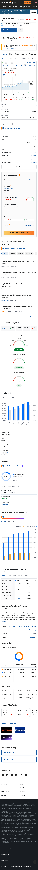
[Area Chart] (6, 63)
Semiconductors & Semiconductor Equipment (22, 626)
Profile (10, 58)
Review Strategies (11, 48)
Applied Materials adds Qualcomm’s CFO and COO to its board (18, 274)
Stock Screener (12, 7)
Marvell (5, 710)
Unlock (19, 598)
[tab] (4, 328)
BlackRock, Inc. (6, 694)
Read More (4, 621)
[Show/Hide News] (12, 63)
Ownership (17, 58)
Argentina (33, 637)
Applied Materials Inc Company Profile (14, 607)
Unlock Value (31, 106)
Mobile (22, 788)
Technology (33, 630)
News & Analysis (21, 54)
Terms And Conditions (7, 849)
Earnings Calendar (25, 7)
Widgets (22, 795)
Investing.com (5, 300)
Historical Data (25, 58)
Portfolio (22, 791)
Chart (11, 54)
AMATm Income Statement (12, 512)
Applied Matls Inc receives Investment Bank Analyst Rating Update (16, 308)
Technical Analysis (9, 323)
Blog (21, 784)
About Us (4, 784)
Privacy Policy (5, 854)
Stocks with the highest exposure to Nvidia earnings (16, 296)
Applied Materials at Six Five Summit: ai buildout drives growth (17, 285)
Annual (3, 521)
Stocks (4, 7)
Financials (32, 54)
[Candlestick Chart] (3, 63)
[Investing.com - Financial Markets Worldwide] (10, 2)
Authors (3, 795)
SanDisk (20, 710)
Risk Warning (4, 860)
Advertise (4, 788)
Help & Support (5, 791)
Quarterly (11, 521)
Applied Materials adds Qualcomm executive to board (17, 262)
